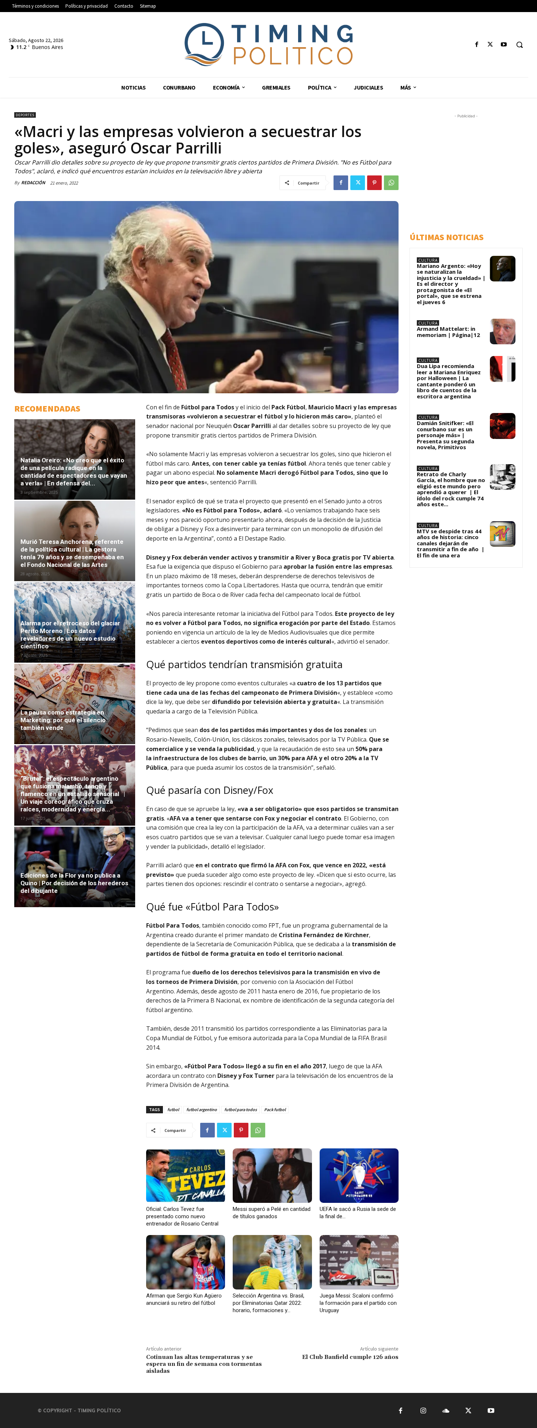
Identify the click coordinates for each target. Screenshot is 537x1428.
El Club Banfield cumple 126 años (350, 1357)
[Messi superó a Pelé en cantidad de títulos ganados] (272, 1175)
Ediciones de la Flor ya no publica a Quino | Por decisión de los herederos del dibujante (74, 883)
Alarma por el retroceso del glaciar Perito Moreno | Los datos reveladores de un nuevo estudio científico (70, 635)
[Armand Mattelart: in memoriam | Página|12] (502, 331)
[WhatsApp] (391, 182)
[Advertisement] (473, 171)
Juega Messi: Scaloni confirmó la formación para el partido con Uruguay (358, 1303)
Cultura (428, 260)
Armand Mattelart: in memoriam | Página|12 (448, 331)
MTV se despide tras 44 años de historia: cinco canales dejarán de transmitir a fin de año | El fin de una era (450, 543)
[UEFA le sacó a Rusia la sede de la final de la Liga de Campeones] (359, 1175)
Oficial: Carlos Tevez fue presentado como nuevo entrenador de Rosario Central (182, 1216)
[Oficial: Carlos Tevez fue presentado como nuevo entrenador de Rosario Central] (185, 1175)
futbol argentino (201, 1109)
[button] (519, 44)
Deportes (25, 115)
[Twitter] (490, 45)
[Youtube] (504, 45)
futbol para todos (240, 1109)
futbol (173, 1109)
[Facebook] (476, 45)
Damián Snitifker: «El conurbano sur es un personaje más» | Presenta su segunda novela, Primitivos (445, 435)
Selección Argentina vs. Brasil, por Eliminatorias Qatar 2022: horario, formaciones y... (268, 1303)
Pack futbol (275, 1109)
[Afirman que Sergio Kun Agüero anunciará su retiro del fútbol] (185, 1262)
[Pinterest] (374, 182)
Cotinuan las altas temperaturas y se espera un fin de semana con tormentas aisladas (204, 1364)
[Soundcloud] (445, 1410)
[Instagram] (423, 1410)
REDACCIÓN (33, 182)
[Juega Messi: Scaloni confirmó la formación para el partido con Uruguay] (359, 1262)
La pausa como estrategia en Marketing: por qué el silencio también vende (63, 720)
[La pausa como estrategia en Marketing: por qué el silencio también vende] (74, 704)
